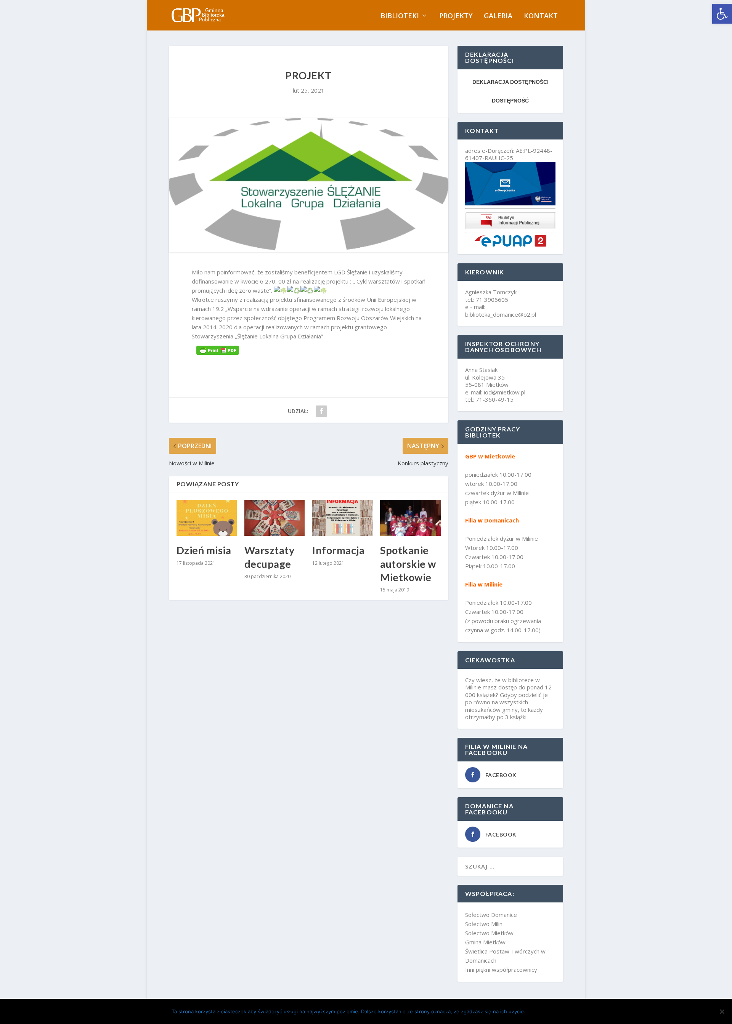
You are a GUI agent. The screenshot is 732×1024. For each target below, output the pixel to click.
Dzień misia (204, 550)
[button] (722, 14)
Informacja (338, 550)
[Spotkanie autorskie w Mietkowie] (410, 518)
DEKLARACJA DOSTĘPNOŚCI (510, 82)
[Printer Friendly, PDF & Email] (217, 350)
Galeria (498, 16)
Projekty (455, 16)
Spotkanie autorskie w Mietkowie (408, 563)
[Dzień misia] (207, 518)
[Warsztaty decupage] (274, 518)
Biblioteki (399, 16)
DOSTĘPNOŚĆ (510, 101)
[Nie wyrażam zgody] (721, 1011)
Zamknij (545, 1011)
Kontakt (541, 16)
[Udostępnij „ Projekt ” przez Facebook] (321, 411)
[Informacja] (342, 518)
